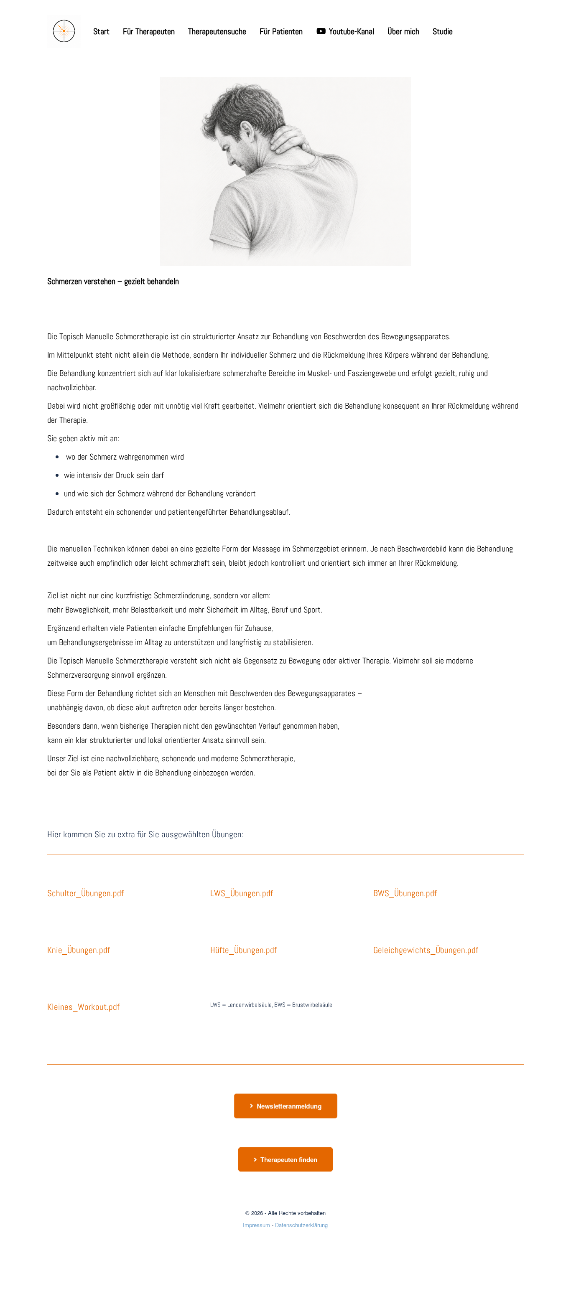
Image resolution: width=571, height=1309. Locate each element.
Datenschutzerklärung (301, 1225)
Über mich (403, 31)
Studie (443, 31)
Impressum (256, 1225)
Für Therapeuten (149, 31)
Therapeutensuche (217, 31)
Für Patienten (281, 31)
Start (101, 31)
